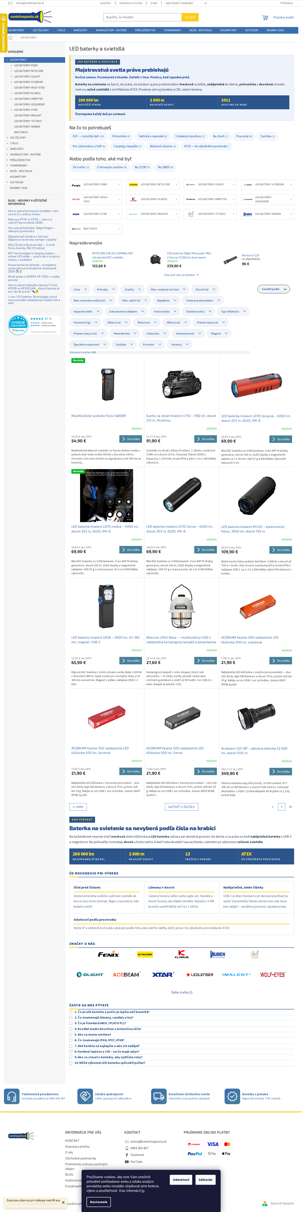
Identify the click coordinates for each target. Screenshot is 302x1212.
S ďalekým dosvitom (190, 136)
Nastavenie (98, 1202)
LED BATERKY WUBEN (27, 127)
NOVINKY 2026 (18, 188)
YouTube (136, 1161)
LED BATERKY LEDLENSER (29, 104)
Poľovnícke (121, 136)
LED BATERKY (18, 60)
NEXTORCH (21, 132)
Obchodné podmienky (179, 3)
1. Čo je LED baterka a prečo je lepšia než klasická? (112, 1012)
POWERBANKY (18, 165)
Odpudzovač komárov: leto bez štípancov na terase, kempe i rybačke (32, 238)
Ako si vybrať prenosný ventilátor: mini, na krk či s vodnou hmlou (33, 212)
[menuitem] (16, 30)
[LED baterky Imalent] (236, 974)
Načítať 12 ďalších (181, 807)
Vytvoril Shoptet (282, 1203)
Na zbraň (220, 136)
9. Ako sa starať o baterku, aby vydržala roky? (109, 1057)
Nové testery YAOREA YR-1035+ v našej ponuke (34, 278)
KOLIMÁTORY (18, 177)
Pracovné (244, 136)
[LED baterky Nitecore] (145, 954)
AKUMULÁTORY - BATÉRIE (25, 154)
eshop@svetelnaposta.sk (148, 1141)
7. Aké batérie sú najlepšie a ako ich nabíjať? (107, 1046)
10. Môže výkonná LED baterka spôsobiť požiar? (110, 1063)
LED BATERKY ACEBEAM (28, 82)
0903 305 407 (139, 1148)
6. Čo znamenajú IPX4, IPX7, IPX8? (100, 1040)
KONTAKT (105, 3)
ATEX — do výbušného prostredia (206, 146)
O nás (153, 3)
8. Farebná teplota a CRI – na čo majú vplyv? (107, 1052)
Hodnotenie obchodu (80, 1180)
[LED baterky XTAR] (163, 974)
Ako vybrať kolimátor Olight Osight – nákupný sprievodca (31, 229)
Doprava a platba (131, 3)
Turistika (267, 136)
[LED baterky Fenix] (108, 954)
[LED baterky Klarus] (181, 954)
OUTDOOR (16, 182)
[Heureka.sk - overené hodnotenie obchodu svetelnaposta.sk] (34, 325)
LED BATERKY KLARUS (27, 93)
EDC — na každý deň (88, 136)
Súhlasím (206, 1180)
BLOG (69, 1174)
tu (143, 1190)
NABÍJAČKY (17, 149)
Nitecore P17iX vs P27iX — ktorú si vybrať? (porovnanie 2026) (30, 221)
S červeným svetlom (111, 167)
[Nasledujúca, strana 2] (281, 807)
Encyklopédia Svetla (79, 1186)
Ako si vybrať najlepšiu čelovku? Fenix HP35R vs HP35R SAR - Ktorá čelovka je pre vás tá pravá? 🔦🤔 (33, 288)
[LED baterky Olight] (90, 974)
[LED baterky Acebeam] (126, 974)
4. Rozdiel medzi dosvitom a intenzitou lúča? (108, 1029)
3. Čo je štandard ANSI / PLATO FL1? (100, 1023)
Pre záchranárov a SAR (89, 146)
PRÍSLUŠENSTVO (20, 160)
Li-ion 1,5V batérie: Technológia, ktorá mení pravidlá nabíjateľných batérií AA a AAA (34, 300)
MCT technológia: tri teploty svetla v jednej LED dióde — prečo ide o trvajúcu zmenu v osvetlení (34, 256)
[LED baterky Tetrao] (254, 954)
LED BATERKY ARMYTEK (28, 99)
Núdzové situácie (163, 146)
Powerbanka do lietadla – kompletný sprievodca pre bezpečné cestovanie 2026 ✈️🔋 (32, 268)
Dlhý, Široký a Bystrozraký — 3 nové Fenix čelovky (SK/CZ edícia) (31, 246)
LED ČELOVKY (18, 138)
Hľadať (190, 17)
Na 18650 (165, 167)
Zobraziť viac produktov (179, 275)
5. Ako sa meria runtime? (93, 1035)
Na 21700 (142, 167)
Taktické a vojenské (152, 136)
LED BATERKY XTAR (26, 110)
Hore (79, 807)
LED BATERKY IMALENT (28, 115)
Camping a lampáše (128, 146)
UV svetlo (81, 167)
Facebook (137, 1155)
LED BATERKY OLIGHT (27, 77)
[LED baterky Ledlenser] (199, 974)
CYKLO (14, 143)
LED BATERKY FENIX (26, 65)
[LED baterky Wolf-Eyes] (273, 974)
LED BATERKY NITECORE (29, 71)
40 (290, 807)
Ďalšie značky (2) (181, 992)
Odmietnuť (181, 1180)
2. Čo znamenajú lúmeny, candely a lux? (104, 1017)
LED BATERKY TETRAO (28, 121)
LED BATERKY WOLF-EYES (29, 88)
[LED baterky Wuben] (218, 954)
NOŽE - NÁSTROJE (21, 171)
